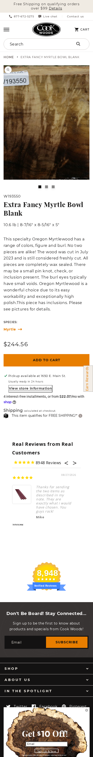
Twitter (20, 706)
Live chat (50, 16)
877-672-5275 (24, 16)
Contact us (75, 16)
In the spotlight (28, 691)
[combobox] (34, 44)
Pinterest (78, 706)
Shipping (13, 411)
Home (9, 57)
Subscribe (67, 642)
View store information (30, 388)
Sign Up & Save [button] (46, 751)
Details (55, 8)
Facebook (48, 706)
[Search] (78, 44)
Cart (84, 29)
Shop (11, 668)
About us (18, 679)
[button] (6, 29)
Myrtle (10, 329)
